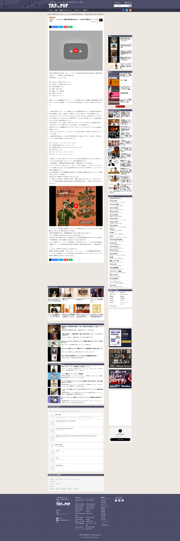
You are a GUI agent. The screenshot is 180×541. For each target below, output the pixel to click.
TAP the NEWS (118, 226)
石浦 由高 (122, 292)
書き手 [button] (85, 10)
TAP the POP (113, 306)
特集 (56, 10)
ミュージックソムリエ (117, 282)
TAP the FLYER (117, 251)
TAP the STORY (116, 222)
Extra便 (117, 233)
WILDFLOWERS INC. (85, 535)
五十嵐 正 (112, 292)
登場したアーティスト (66, 10)
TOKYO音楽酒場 (116, 268)
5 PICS (118, 236)
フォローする (120, 439)
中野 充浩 (122, 298)
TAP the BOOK (117, 254)
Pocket (65, 26)
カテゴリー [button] (77, 10)
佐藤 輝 (122, 296)
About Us (117, 2)
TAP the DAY (55, 14)
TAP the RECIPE (115, 279)
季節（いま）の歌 (116, 261)
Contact (129, 2)
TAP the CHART (117, 247)
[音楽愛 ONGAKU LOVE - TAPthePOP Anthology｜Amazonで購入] (120, 337)
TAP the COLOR (115, 212)
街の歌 (117, 258)
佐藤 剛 (111, 296)
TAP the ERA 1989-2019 (116, 240)
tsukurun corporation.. (94, 537)
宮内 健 (111, 300)
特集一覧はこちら (120, 106)
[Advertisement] (76, 274)
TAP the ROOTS (116, 215)
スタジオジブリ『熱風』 (117, 272)
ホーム (51, 10)
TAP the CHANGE (116, 205)
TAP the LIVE (115, 265)
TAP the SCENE (117, 208)
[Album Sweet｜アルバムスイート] (120, 358)
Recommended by (98, 321)
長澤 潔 (111, 298)
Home (49, 14)
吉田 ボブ (112, 302)
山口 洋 (122, 300)
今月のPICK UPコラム (115, 198)
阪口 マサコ (113, 294)
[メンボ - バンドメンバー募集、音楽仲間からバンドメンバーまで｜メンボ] (120, 378)
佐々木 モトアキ (124, 294)
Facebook (55, 26)
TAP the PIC (116, 286)
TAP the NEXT (117, 201)
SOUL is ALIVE (115, 275)
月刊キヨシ (116, 229)
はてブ (60, 26)
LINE (71, 26)
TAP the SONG (118, 219)
